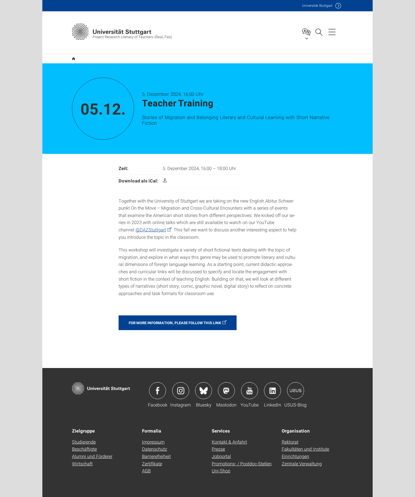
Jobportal (221, 456)
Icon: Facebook (157, 390)
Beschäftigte (84, 449)
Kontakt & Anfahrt (229, 442)
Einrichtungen (295, 456)
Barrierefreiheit (156, 456)
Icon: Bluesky (203, 390)
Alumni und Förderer (92, 456)
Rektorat (290, 442)
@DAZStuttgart (151, 230)
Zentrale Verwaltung (302, 463)
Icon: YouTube (249, 390)
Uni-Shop (221, 471)
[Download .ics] (165, 181)
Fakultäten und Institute (305, 449)
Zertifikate (152, 463)
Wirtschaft (82, 463)
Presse (218, 449)
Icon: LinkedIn (272, 390)
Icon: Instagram (180, 390)
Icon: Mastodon (226, 390)
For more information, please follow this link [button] (175, 322)
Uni (317, 5)
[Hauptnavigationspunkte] (332, 32)
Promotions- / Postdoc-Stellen (242, 463)
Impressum (153, 442)
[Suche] (319, 32)
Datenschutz (154, 449)
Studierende (84, 442)
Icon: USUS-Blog (295, 390)
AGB (146, 471)
